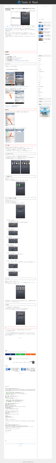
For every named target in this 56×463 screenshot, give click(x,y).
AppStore (40, 60)
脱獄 (6, 350)
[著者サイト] (10, 354)
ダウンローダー (41, 77)
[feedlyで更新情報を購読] (20, 354)
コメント (6, 431)
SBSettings (6, 28)
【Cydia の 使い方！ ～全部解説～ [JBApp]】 (11, 106)
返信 (19, 388)
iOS (39, 62)
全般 (39, 84)
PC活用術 (40, 69)
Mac (39, 67)
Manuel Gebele (17, 59)
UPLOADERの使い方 (41, 71)
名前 (5, 440)
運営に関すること (41, 92)
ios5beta (16, 60)
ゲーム (39, 75)
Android (40, 58)
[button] (50, 19)
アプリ (39, 73)
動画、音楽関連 (41, 86)
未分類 (39, 88)
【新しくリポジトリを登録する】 (20, 86)
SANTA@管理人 (9, 392)
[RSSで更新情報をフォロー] (31, 354)
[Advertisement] (20, 44)
